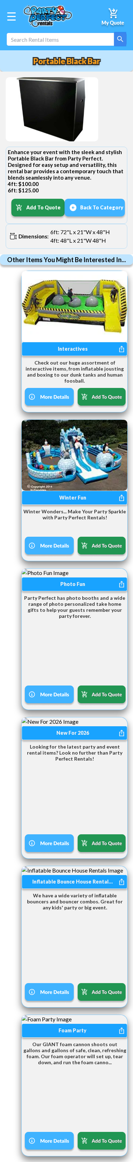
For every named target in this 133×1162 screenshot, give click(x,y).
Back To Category (101, 207)
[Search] (120, 39)
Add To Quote (43, 207)
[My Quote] (113, 16)
